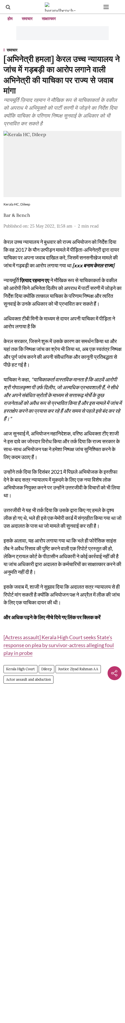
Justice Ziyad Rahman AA (78, 669)
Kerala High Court (20, 669)
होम (10, 18)
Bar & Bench (16, 215)
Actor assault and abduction (28, 679)
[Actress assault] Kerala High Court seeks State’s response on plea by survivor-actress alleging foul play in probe (58, 645)
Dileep (46, 669)
